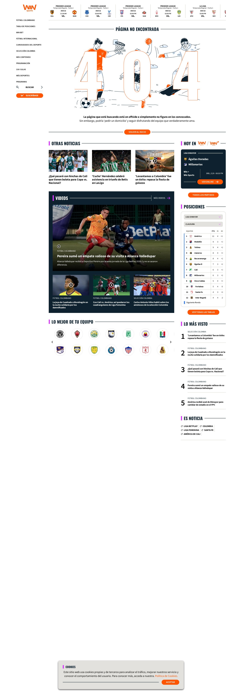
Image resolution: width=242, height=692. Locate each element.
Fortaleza (199, 286)
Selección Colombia (25, 51)
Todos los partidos (203, 195)
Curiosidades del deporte (28, 45)
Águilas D (198, 264)
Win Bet (19, 32)
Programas (21, 81)
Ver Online (208, 181)
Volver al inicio (137, 132)
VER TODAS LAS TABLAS (203, 312)
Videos (61, 198)
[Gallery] (111, 342)
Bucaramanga (200, 258)
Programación (23, 63)
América (198, 236)
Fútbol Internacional (26, 38)
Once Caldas (199, 281)
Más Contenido (23, 57)
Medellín (198, 241)
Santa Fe (199, 292)
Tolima (197, 247)
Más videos (159, 198)
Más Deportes (23, 75)
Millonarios (199, 275)
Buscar (30, 87)
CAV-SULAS (21, 69)
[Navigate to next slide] (171, 342)
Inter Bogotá (200, 297)
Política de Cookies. (166, 676)
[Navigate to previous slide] (52, 342)
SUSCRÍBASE (32, 95)
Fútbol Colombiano (25, 20)
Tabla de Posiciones (25, 26)
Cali (196, 269)
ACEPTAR (170, 682)
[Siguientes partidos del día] (222, 11)
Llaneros (198, 253)
